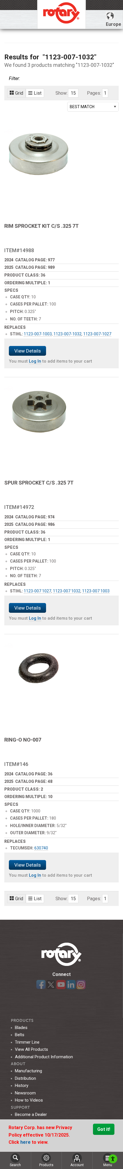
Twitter (50, 984)
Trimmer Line (27, 1042)
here (26, 1142)
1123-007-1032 (67, 334)
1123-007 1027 (37, 591)
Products (22, 1020)
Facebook (40, 984)
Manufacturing (28, 1070)
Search (15, 1165)
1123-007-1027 (97, 334)
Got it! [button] (103, 1129)
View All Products (31, 1049)
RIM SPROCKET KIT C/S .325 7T (41, 226)
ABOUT (18, 1063)
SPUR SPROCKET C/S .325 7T (39, 483)
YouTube (61, 984)
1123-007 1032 (66, 591)
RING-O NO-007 (22, 740)
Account (77, 1165)
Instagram (81, 984)
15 (73, 93)
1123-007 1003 (96, 591)
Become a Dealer (31, 1114)
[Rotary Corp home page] (61, 14)
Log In (35, 361)
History (21, 1085)
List (37, 93)
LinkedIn (71, 984)
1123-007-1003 (38, 334)
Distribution (25, 1078)
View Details (27, 351)
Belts (19, 1034)
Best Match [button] (82, 106)
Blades (21, 1027)
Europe (113, 24)
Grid (19, 93)
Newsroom (25, 1093)
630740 (41, 848)
